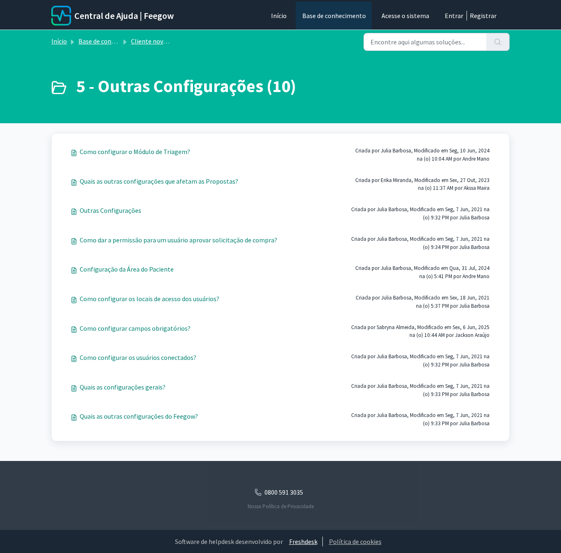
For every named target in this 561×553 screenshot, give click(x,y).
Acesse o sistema (405, 16)
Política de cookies (355, 541)
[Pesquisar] (498, 42)
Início (279, 16)
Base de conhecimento (334, 16)
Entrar (454, 16)
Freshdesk (303, 541)
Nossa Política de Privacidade (281, 506)
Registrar (483, 16)
